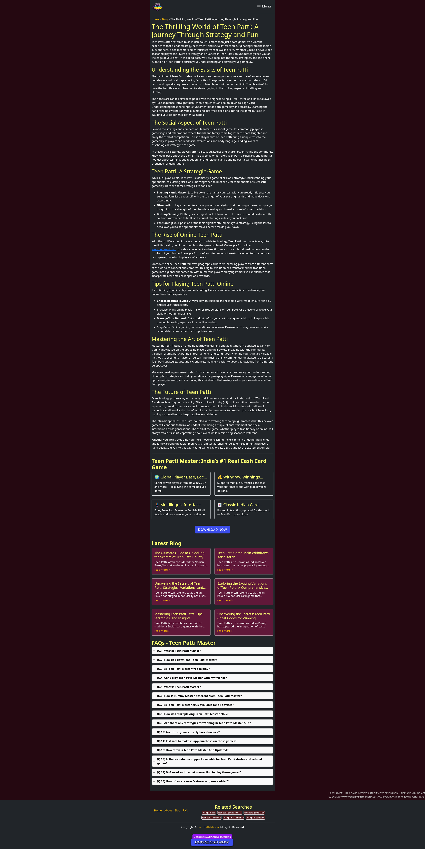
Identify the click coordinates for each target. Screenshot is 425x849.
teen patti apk (209, 812)
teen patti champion (211, 817)
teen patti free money (234, 817)
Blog (165, 19)
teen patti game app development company (230, 812)
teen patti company (255, 817)
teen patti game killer (254, 812)
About (168, 810)
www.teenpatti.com (164, 249)
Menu (266, 6)
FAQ (185, 810)
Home (155, 19)
